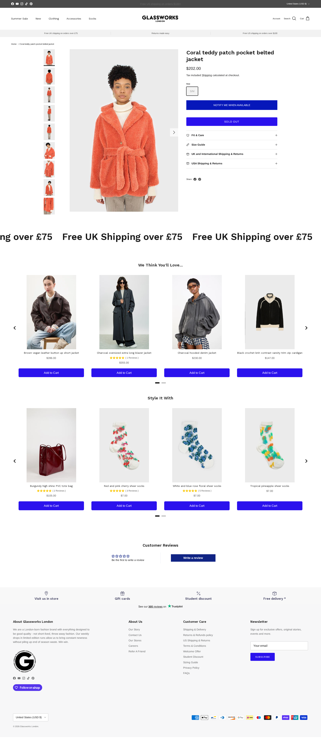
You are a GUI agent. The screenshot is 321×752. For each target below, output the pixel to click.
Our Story (134, 629)
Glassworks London (29, 726)
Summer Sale (19, 18)
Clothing (54, 18)
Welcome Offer (192, 651)
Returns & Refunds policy (198, 635)
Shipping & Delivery (194, 629)
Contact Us (135, 635)
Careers (133, 645)
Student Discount (193, 656)
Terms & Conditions (194, 645)
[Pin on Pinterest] (199, 179)
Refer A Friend (137, 651)
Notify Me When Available (231, 105)
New (38, 18)
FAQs (186, 673)
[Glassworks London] (160, 19)
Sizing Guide (190, 662)
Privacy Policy (191, 667)
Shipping (207, 75)
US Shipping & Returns (196, 640)
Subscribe (262, 657)
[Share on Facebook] (195, 179)
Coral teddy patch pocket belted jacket (37, 44)
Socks (92, 18)
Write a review (193, 557)
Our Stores (135, 640)
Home (14, 44)
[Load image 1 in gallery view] (124, 130)
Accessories (74, 18)
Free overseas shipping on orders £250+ (160, 3)
